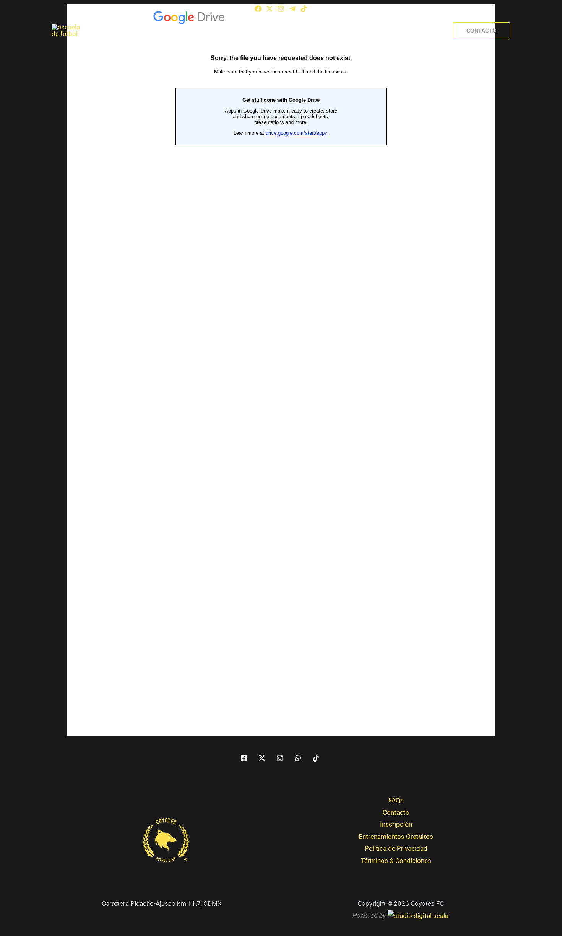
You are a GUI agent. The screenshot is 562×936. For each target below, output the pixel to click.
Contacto (396, 812)
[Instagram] (281, 8)
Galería (244, 30)
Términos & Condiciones (396, 860)
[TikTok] (303, 8)
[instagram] (281, 758)
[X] (269, 8)
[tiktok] (317, 758)
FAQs (396, 800)
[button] (481, 30)
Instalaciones (287, 30)
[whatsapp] (299, 758)
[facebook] (245, 758)
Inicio (173, 30)
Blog (358, 30)
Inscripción (394, 30)
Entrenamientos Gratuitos (396, 836)
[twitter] (263, 758)
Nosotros (207, 30)
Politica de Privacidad (396, 848)
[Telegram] (292, 8)
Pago (431, 30)
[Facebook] (258, 8)
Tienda (329, 30)
